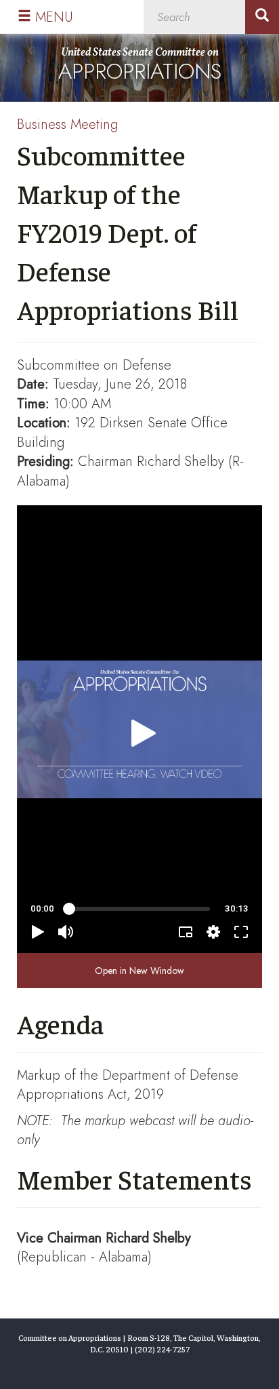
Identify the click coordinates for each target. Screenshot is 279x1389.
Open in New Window (139, 970)
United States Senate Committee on (139, 66)
